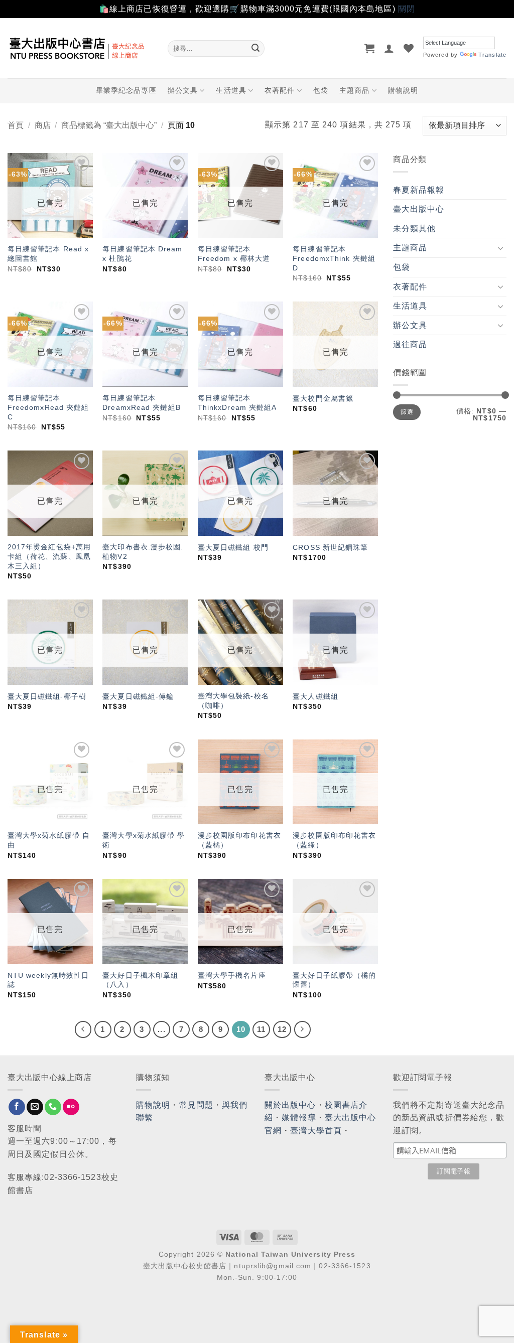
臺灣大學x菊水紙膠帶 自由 (49, 840)
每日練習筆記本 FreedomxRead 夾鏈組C (48, 407)
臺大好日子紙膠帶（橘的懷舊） (334, 980)
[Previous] (83, 1029)
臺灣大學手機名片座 (232, 975)
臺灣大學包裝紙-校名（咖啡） (233, 700)
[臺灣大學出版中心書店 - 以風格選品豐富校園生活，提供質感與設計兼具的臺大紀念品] (80, 48)
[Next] (302, 1029)
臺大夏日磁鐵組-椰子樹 (47, 696)
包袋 (320, 90)
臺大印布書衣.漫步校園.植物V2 (142, 551)
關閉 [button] (406, 9)
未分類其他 (414, 228)
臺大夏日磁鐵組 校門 (233, 547)
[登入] (389, 48)
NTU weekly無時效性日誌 (48, 980)
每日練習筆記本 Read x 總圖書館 (48, 253)
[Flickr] (71, 1107)
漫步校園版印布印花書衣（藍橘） (239, 840)
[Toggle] (500, 248)
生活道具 (231, 90)
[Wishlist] (409, 48)
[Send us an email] (35, 1107)
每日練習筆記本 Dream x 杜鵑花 (142, 253)
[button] (369, 48)
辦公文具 (183, 90)
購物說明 (403, 90)
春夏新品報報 (419, 190)
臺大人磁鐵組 (315, 696)
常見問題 (196, 1105)
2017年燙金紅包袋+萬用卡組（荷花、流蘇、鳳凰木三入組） (49, 556)
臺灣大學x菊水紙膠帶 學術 (143, 840)
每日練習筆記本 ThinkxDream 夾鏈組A (237, 402)
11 (261, 1029)
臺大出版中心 (419, 209)
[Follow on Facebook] (17, 1107)
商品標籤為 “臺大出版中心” (109, 125)
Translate (492, 55)
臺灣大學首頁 (316, 1130)
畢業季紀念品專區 (126, 90)
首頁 (16, 125)
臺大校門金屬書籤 (323, 398)
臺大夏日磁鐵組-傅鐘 (138, 696)
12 (282, 1029)
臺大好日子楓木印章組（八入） (140, 980)
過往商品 (410, 344)
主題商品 (354, 90)
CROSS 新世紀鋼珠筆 (330, 547)
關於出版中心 (290, 1105)
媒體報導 (299, 1117)
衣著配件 (280, 90)
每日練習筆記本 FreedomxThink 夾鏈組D (334, 258)
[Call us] (53, 1107)
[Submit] (255, 48)
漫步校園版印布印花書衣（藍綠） (334, 840)
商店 (43, 125)
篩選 (407, 411)
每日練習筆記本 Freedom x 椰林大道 (234, 253)
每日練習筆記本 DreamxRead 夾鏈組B (141, 402)
